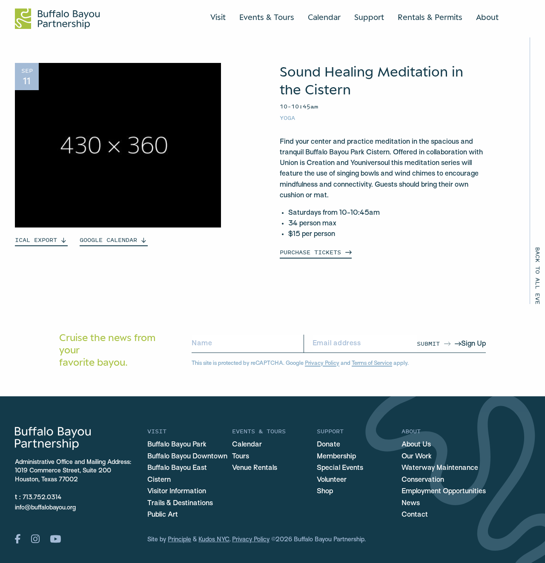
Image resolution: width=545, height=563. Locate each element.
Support (369, 17)
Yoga (287, 117)
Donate (328, 444)
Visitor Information (176, 491)
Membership (336, 456)
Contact (415, 515)
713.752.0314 (42, 497)
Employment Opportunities (444, 491)
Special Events (340, 468)
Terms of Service (372, 363)
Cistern (159, 480)
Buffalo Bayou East (177, 468)
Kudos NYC (213, 540)
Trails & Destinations (180, 503)
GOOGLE (108, 239)
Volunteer (332, 480)
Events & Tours (266, 17)
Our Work (417, 456)
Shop (325, 491)
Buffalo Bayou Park (177, 444)
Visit (218, 17)
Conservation (423, 480)
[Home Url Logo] (57, 19)
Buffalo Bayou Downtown (187, 456)
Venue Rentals (254, 468)
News (411, 503)
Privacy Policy (322, 363)
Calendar (324, 17)
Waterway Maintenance (440, 468)
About (487, 17)
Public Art (162, 515)
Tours (240, 456)
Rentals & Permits (430, 17)
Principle (179, 540)
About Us (416, 444)
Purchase (310, 251)
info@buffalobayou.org (45, 508)
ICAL (36, 239)
